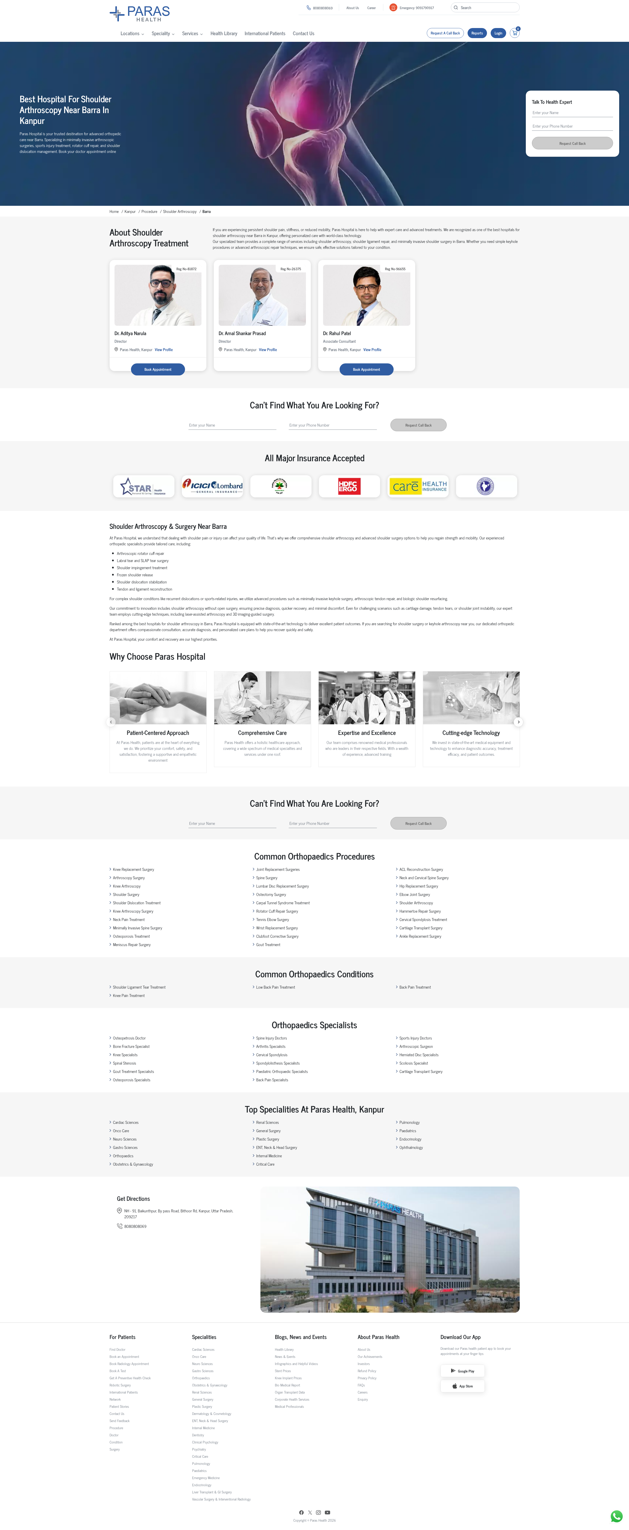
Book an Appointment (124, 1356)
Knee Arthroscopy (127, 886)
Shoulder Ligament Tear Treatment (139, 987)
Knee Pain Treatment (129, 995)
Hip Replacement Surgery (419, 886)
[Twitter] (310, 1512)
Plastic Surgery (267, 1139)
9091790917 (425, 7)
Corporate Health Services (292, 1399)
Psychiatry (199, 1449)
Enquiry (363, 1399)
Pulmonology (410, 1122)
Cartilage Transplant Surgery (421, 928)
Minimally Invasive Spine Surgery (137, 928)
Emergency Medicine (206, 1477)
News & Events (285, 1356)
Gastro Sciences (125, 1147)
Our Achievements (370, 1356)
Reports (477, 33)
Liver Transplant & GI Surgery (212, 1492)
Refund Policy (367, 1370)
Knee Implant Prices (288, 1378)
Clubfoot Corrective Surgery (277, 936)
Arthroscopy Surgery (129, 877)
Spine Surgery (266, 877)
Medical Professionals (289, 1406)
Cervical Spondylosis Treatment (423, 919)
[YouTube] (327, 1513)
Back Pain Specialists (272, 1080)
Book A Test (118, 1370)
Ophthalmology (411, 1147)
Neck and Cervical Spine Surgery (424, 877)
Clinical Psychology (205, 1442)
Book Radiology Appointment (129, 1363)
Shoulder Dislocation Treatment (137, 903)
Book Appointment (158, 369)
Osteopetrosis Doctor (129, 1038)
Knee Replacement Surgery (133, 869)
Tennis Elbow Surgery (272, 919)
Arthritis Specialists (271, 1046)
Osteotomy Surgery (271, 894)
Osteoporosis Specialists (131, 1080)
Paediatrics (408, 1130)
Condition (116, 1442)
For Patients (123, 1337)
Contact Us (303, 33)
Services (190, 33)
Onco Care (121, 1130)
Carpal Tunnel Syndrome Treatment (283, 903)
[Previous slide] (111, 722)
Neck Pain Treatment (129, 919)
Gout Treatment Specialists (133, 1071)
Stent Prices (283, 1370)
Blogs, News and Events (301, 1337)
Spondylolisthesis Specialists (278, 1063)
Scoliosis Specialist (414, 1063)
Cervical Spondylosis (271, 1054)
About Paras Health (379, 1337)
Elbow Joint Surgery (415, 894)
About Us (352, 7)
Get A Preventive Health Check (130, 1378)
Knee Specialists (125, 1054)
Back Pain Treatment (415, 987)
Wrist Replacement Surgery (277, 928)
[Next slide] (518, 722)
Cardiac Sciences (126, 1122)
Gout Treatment (268, 944)
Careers (363, 1392)
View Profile (164, 349)
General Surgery (268, 1130)
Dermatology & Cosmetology (211, 1413)
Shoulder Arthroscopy (180, 211)
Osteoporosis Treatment (131, 936)
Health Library (224, 33)
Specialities (204, 1337)
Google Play (466, 1371)
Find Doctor (117, 1349)
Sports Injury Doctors (416, 1038)
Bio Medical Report (287, 1385)
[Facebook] (301, 1513)
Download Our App (461, 1337)
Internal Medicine (269, 1156)
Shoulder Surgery (126, 894)
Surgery (115, 1449)
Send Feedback (119, 1420)
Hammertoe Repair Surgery (420, 911)
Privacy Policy (367, 1378)
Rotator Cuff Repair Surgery (277, 911)
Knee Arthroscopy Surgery (133, 911)
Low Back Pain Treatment (275, 987)
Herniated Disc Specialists (419, 1054)
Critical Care (265, 1164)
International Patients (265, 33)
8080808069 (323, 7)
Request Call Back (572, 143)
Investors (364, 1363)
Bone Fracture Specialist (131, 1046)
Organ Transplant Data (290, 1392)
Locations (130, 33)
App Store (466, 1386)
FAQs (361, 1385)
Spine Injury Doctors (271, 1038)
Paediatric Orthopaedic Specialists (282, 1071)
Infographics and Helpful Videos (296, 1363)
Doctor (114, 1435)
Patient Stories (119, 1406)
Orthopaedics (123, 1156)
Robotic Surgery (120, 1385)
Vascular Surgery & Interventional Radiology (221, 1499)
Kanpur (130, 211)
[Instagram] (318, 1513)
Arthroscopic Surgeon (416, 1046)
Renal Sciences (267, 1122)
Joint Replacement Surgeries (278, 869)
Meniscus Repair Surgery (132, 944)
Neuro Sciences (125, 1139)
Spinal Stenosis (124, 1063)
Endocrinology (410, 1139)
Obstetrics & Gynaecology (133, 1164)
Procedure (149, 211)
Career (371, 7)
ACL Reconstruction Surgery (421, 869)
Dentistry (198, 1435)
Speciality (161, 33)
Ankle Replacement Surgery (420, 936)
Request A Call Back (445, 33)
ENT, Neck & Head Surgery (276, 1147)
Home (114, 211)
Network (115, 1399)
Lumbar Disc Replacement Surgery (282, 886)
